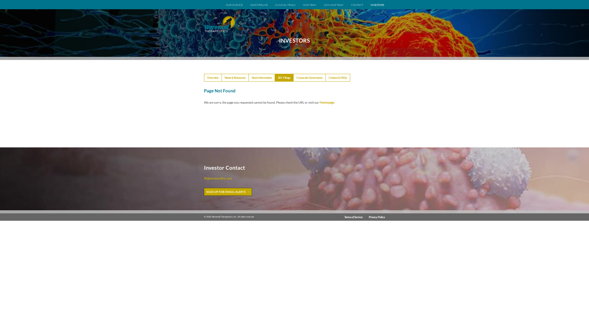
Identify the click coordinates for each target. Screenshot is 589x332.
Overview (213, 77)
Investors (377, 5)
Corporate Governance (309, 77)
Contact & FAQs (338, 77)
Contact (357, 5)
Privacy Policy (377, 217)
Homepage (327, 102)
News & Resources (235, 77)
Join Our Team (334, 5)
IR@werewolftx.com (218, 178)
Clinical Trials (285, 5)
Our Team (309, 5)
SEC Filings (284, 77)
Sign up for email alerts (226, 192)
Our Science (234, 5)
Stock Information (262, 77)
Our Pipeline (259, 5)
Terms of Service (353, 217)
